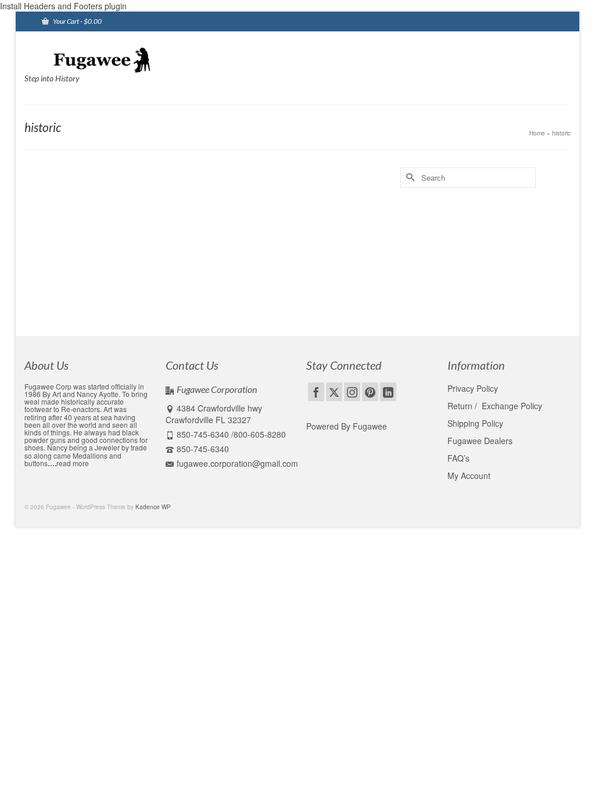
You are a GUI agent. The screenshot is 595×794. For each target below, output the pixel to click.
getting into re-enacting (107, 300)
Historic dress (181, 300)
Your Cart (77, 21)
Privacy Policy (472, 388)
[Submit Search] (409, 177)
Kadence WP (153, 507)
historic (151, 300)
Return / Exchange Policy (494, 406)
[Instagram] (352, 391)
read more (72, 463)
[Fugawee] (109, 59)
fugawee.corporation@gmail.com (237, 463)
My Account (468, 475)
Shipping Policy (475, 423)
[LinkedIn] (388, 391)
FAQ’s (458, 458)
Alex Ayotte (69, 226)
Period (245, 300)
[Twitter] (334, 391)
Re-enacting (148, 226)
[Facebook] (316, 391)
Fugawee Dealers (481, 440)
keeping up (218, 300)
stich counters (276, 300)
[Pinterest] (370, 391)
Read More (182, 270)
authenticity (57, 300)
